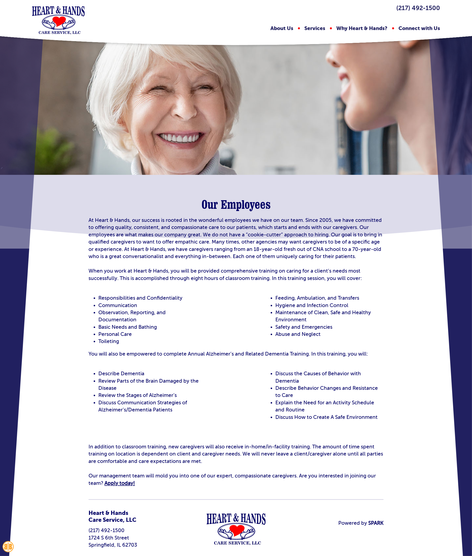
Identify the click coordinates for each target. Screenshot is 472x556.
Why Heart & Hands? (361, 28)
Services (314, 28)
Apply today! (119, 483)
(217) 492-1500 (418, 8)
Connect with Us (419, 28)
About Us (281, 28)
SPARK (375, 523)
